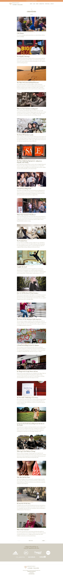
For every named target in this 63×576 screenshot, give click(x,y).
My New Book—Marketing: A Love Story (27, 397)
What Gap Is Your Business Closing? (26, 451)
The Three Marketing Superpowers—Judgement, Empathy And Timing (29, 161)
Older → (43, 540)
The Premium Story (22, 241)
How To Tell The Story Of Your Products (27, 293)
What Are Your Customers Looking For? (27, 109)
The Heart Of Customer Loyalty (25, 135)
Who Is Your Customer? (23, 529)
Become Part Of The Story (23, 503)
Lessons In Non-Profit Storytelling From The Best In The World (30, 424)
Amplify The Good (22, 267)
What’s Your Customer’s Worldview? (26, 215)
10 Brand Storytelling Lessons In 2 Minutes (28, 345)
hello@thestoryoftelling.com (31, 571)
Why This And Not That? (23, 477)
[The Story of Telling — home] (15, 4)
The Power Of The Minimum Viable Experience (29, 319)
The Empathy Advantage (23, 56)
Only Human (20, 33)
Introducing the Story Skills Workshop (31, 0)
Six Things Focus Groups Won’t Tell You (27, 371)
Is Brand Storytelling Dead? (24, 188)
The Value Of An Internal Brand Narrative (28, 82)
